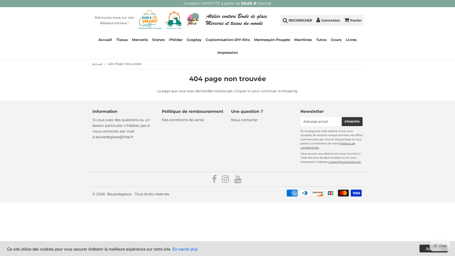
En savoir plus (185, 249)
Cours (336, 39)
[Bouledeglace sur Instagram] (226, 180)
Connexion (330, 20)
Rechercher (300, 20)
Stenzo (158, 39)
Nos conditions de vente (183, 120)
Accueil (105, 39)
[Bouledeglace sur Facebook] (215, 180)
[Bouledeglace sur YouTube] (237, 180)
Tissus (122, 39)
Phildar (175, 39)
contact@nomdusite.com (344, 162)
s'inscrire (352, 121)
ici (249, 91)
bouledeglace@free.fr (114, 137)
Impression (227, 52)
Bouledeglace (119, 194)
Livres (351, 39)
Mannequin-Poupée (272, 39)
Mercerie (140, 39)
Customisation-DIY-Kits (228, 39)
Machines (303, 39)
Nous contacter (244, 120)
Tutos (321, 39)
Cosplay (194, 39)
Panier (356, 20)
